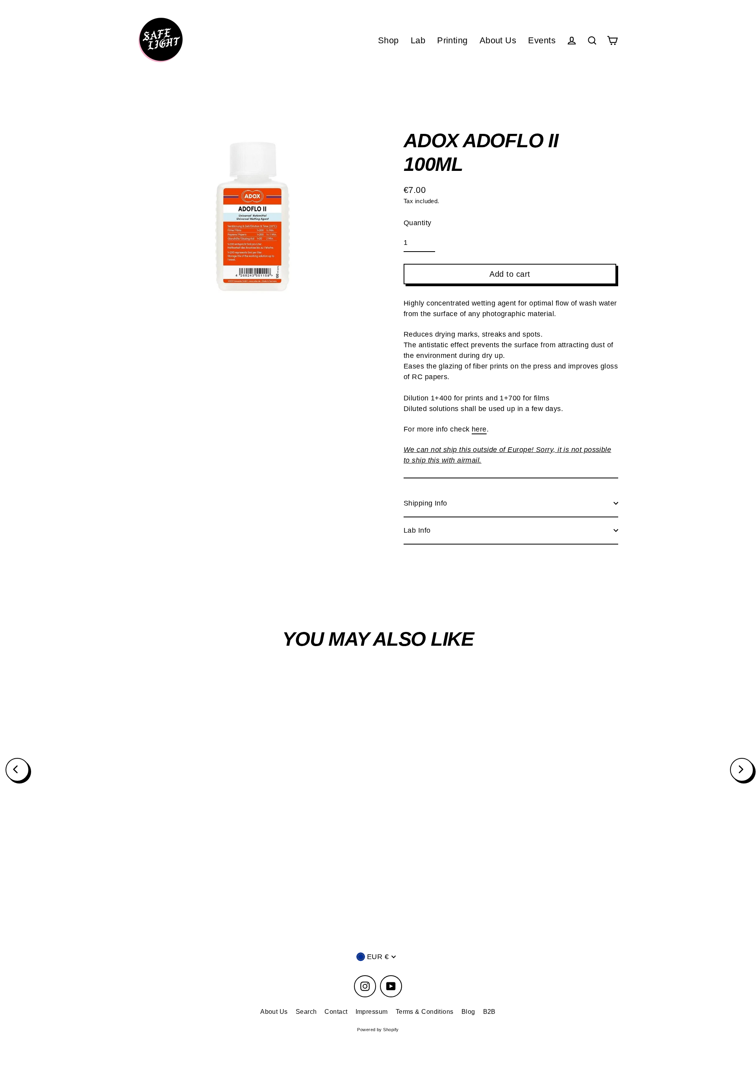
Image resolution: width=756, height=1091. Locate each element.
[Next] (742, 770)
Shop (388, 40)
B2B (489, 1011)
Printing (452, 40)
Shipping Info (425, 503)
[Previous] (17, 770)
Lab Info (417, 530)
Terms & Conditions (425, 1011)
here (479, 429)
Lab (418, 40)
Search (306, 1011)
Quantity (418, 223)
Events (542, 40)
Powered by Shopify (377, 1029)
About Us (498, 40)
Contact (335, 1011)
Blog (468, 1011)
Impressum (372, 1011)
